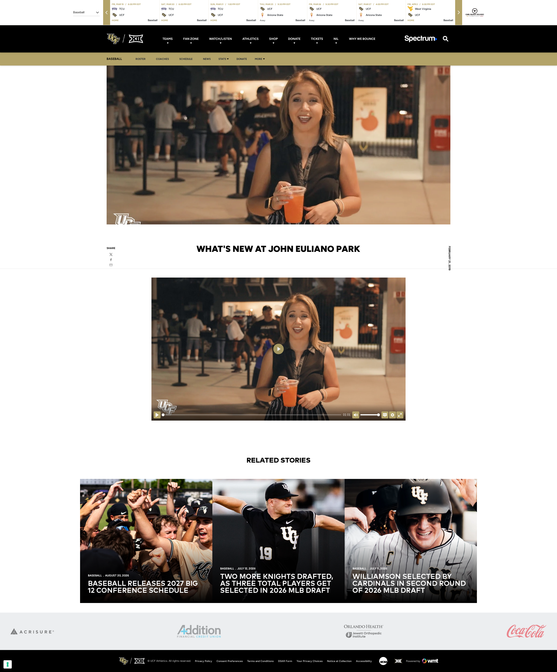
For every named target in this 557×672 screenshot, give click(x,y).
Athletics (250, 39)
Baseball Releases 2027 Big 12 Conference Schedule (143, 587)
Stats (222, 59)
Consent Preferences (229, 661)
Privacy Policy (203, 661)
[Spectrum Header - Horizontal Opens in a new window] (421, 38)
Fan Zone (191, 39)
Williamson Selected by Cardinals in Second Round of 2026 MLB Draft (409, 583)
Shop (273, 39)
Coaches (162, 59)
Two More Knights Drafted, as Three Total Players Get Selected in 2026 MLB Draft (276, 583)
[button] (106, 12)
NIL (336, 39)
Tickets (317, 39)
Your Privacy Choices (310, 661)
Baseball (95, 575)
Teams (168, 39)
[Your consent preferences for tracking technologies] (7, 664)
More (258, 59)
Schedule (186, 59)
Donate (294, 39)
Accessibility (364, 661)
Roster (141, 59)
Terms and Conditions (260, 661)
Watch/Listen (220, 39)
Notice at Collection (339, 661)
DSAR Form (285, 661)
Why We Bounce (362, 39)
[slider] (251, 415)
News (207, 59)
